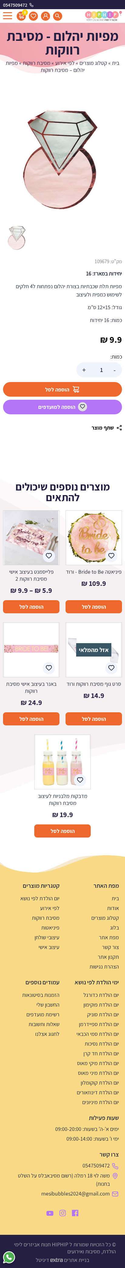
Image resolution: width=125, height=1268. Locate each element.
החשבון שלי (47, 1004)
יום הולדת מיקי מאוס (98, 1063)
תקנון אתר (108, 956)
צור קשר (110, 947)
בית (115, 62)
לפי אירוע (65, 62)
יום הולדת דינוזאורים (98, 1092)
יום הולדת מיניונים (100, 1102)
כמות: (116, 356)
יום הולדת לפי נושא (39, 898)
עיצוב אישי (49, 947)
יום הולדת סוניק (103, 1014)
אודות (113, 908)
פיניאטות (50, 927)
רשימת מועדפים (42, 1014)
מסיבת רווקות (36, 62)
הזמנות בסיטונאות (40, 994)
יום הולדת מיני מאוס (98, 1072)
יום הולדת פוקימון (101, 1004)
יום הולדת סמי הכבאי (97, 1033)
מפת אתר (109, 937)
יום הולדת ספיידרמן (99, 1024)
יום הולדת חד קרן (101, 1053)
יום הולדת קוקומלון (100, 1082)
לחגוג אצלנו (47, 1033)
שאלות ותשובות (44, 1024)
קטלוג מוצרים (93, 62)
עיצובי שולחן (47, 937)
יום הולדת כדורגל (101, 994)
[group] (62, 159)
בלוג (114, 927)
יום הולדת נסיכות (102, 1043)
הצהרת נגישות (104, 966)
